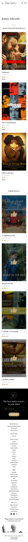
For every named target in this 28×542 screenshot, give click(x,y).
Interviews (14, 482)
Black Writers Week (14, 491)
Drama (14, 450)
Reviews (14, 472)
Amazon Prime (14, 443)
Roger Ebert (14, 497)
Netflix (14, 458)
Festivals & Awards (14, 499)
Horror (14, 452)
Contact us (14, 507)
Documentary (14, 448)
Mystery (14, 456)
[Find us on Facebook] (11, 514)
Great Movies (14, 476)
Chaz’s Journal (14, 474)
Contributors (14, 511)
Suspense (14, 464)
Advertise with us (14, 509)
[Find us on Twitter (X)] (16, 514)
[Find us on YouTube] (14, 514)
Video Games (14, 489)
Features (14, 493)
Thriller (14, 466)
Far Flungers (14, 480)
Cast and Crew (14, 430)
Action (14, 441)
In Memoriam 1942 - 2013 (14, 520)
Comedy (14, 445)
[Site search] (22, 3)
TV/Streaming (14, 495)
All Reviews (14, 428)
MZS (14, 478)
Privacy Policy (14, 538)
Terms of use (14, 537)
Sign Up (14, 436)
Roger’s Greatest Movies (14, 426)
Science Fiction (14, 462)
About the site (14, 505)
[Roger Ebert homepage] (9, 3)
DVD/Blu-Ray (14, 486)
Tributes (14, 484)
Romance (14, 460)
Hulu (14, 454)
